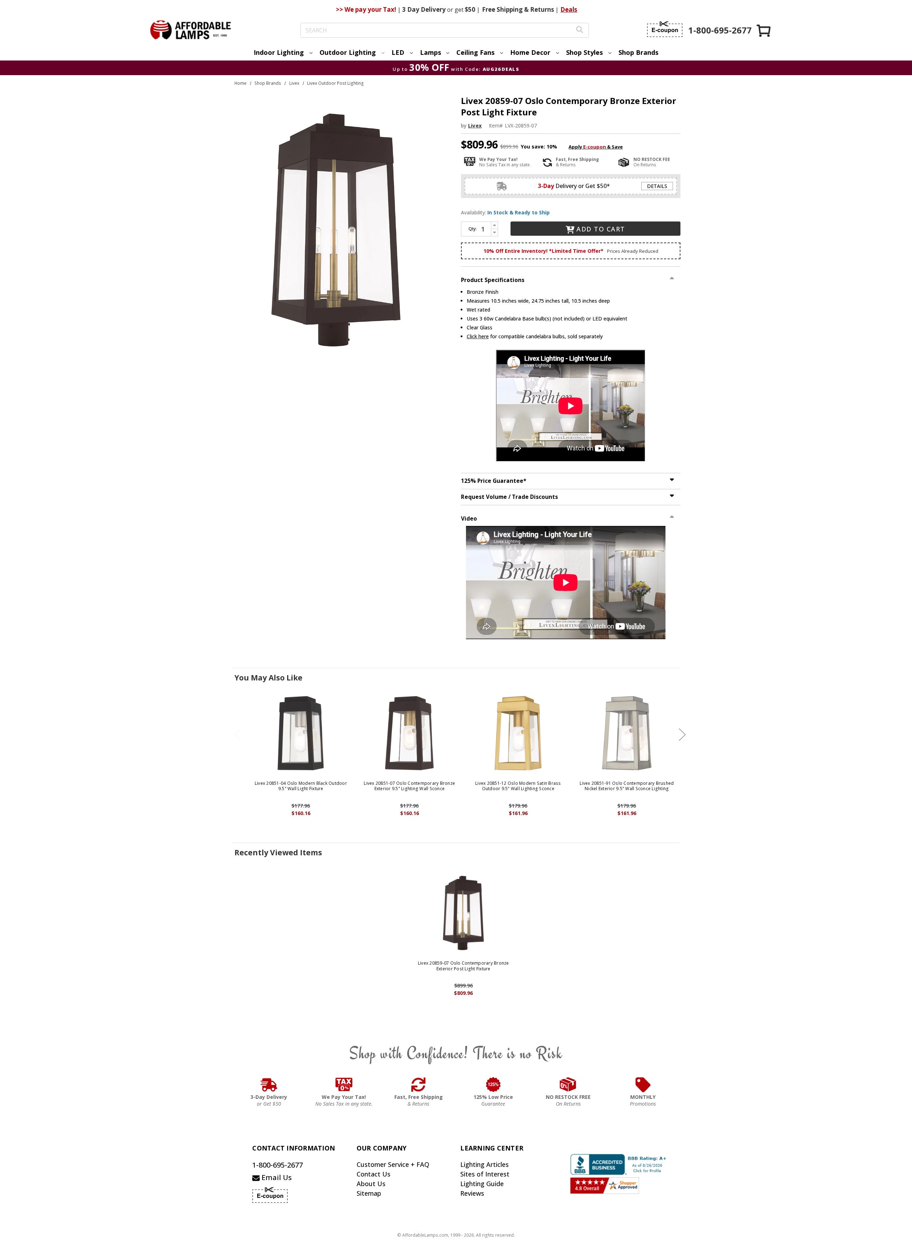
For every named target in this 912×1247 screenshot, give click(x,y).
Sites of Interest (484, 1174)
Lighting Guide (482, 1183)
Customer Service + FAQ (393, 1164)
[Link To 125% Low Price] (493, 1085)
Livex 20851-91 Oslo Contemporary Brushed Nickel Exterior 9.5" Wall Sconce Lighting (627, 786)
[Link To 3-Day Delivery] (269, 1085)
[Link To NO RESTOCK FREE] (568, 1085)
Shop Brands (638, 52)
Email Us (276, 1177)
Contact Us (373, 1174)
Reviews (472, 1193)
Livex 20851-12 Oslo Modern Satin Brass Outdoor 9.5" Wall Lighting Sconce (518, 786)
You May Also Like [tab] (268, 678)
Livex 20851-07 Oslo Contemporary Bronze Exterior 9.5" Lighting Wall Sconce (409, 786)
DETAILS (657, 186)
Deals (568, 9)
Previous (237, 734)
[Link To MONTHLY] (643, 1085)
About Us (371, 1183)
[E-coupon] (665, 29)
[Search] (579, 30)
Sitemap (369, 1193)
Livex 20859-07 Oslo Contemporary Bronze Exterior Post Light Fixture (463, 965)
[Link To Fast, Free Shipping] (419, 1085)
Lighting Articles (484, 1164)
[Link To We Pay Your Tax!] (344, 1085)
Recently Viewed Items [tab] (278, 852)
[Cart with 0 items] (764, 30)
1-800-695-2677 (277, 1165)
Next (682, 734)
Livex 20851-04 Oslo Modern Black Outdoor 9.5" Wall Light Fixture (301, 786)
